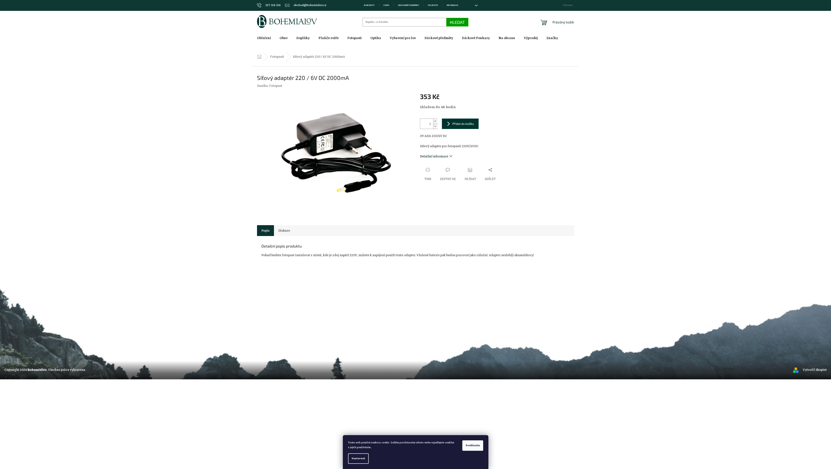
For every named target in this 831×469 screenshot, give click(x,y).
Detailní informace (434, 156)
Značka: (269, 85)
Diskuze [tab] (284, 230)
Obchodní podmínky (408, 5)
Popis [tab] (265, 230)
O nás (386, 5)
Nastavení (358, 458)
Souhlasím (473, 445)
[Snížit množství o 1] (435, 126)
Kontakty (369, 5)
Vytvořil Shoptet (815, 369)
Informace (452, 5)
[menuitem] (264, 38)
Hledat (457, 22)
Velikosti (433, 5)
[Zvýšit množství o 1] (435, 121)
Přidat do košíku (463, 124)
